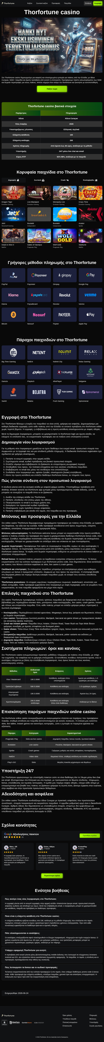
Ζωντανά (37, 180)
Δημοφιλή (12, 180)
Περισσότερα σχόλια (52, 876)
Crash (63, 180)
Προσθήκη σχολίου (90, 835)
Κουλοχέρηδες (88, 180)
